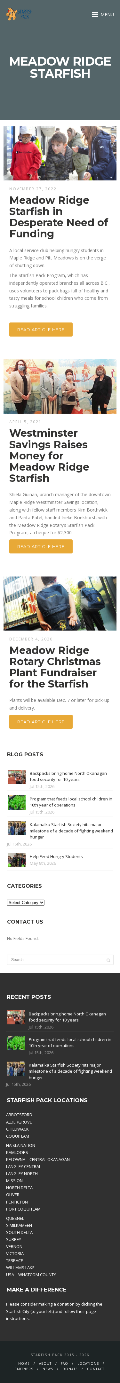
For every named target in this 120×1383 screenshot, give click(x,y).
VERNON (14, 1246)
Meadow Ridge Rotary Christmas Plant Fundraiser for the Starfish (55, 667)
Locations (88, 1363)
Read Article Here (41, 329)
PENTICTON (17, 1202)
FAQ (64, 1363)
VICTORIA (15, 1253)
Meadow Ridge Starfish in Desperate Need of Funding (58, 217)
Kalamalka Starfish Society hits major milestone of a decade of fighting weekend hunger (71, 831)
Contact (95, 1369)
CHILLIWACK (17, 1129)
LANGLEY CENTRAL (23, 1166)
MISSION (14, 1180)
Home (24, 1363)
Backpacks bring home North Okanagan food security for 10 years (68, 776)
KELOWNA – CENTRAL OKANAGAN (38, 1159)
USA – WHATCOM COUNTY (31, 1274)
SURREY (13, 1239)
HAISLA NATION (20, 1145)
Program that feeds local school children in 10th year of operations (71, 802)
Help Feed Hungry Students (56, 856)
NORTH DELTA (19, 1187)
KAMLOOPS (17, 1152)
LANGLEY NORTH (22, 1173)
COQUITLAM (17, 1136)
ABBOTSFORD (19, 1114)
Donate (70, 1369)
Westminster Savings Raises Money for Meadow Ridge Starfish (49, 455)
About (45, 1363)
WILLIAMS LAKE (20, 1267)
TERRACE (14, 1260)
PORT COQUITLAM (23, 1209)
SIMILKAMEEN (19, 1225)
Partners (23, 1369)
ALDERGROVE (19, 1122)
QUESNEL (15, 1218)
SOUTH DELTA (19, 1232)
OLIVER (13, 1194)
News (48, 1369)
